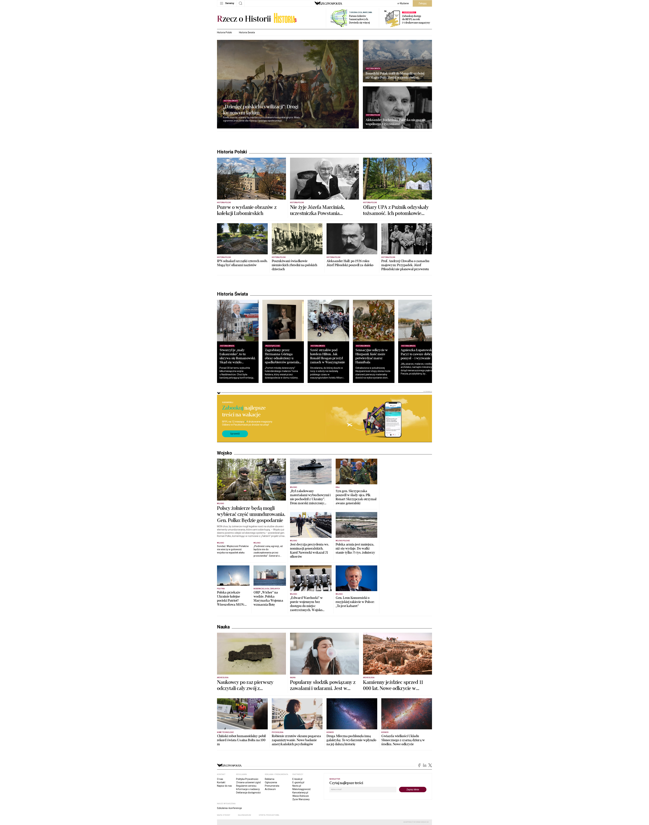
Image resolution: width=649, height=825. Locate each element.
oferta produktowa (269, 815)
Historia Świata (247, 32)
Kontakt (221, 782)
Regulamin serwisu (246, 785)
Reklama (269, 779)
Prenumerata (272, 785)
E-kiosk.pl (297, 779)
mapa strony (223, 815)
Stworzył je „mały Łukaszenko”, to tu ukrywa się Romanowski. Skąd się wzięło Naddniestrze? (238, 358)
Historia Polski (224, 32)
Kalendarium (244, 815)
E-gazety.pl (298, 782)
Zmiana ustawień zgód (248, 782)
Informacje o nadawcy (248, 789)
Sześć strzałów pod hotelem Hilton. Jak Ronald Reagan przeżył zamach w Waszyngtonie (327, 356)
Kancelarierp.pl (300, 792)
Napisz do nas (224, 785)
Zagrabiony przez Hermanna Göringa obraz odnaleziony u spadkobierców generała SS (282, 358)
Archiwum (270, 789)
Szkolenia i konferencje (229, 808)
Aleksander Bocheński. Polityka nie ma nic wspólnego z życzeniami (396, 122)
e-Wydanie (403, 3)
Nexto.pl (296, 785)
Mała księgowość (301, 789)
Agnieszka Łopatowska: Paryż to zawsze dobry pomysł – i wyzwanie (417, 354)
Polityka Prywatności (247, 779)
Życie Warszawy (301, 799)
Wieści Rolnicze (300, 796)
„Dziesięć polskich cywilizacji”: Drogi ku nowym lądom (260, 110)
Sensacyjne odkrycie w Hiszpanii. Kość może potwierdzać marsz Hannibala (371, 356)
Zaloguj (422, 3)
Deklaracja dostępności (248, 792)
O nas (220, 779)
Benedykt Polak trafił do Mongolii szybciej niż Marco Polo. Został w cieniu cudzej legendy (395, 75)
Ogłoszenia (271, 782)
